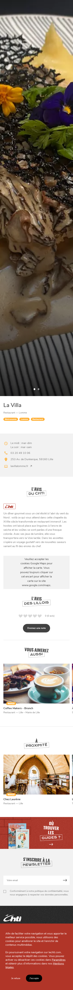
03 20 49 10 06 (20, 453)
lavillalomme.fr (19, 466)
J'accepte (34, 978)
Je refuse (15, 978)
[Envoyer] (65, 880)
